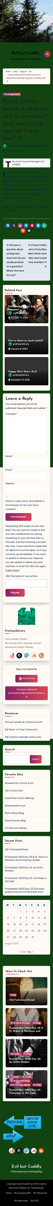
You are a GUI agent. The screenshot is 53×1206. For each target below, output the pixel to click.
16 (26, 924)
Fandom (14, 1077)
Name (9, 456)
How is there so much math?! (25, 341)
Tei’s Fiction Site (14, 790)
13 (8, 924)
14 (14, 924)
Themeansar (37, 1187)
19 (45, 924)
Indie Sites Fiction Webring (19, 798)
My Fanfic (15, 1054)
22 (20, 930)
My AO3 (35, 1200)
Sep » (30, 951)
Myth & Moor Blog (14, 813)
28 (14, 937)
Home (9, 1193)
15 (20, 924)
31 (33, 937)
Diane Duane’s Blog (15, 820)
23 (26, 930)
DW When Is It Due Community (21, 729)
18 (39, 924)
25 (38, 930)
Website (10, 483)
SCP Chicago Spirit (20, 1085)
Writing (36, 1023)
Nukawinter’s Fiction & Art (19, 783)
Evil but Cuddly (25, 53)
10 (33, 918)
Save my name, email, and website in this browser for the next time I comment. (25, 505)
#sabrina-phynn (14, 151)
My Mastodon (21, 1200)
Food (12, 995)
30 (26, 937)
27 (8, 937)
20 (8, 930)
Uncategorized (12, 94)
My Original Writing (19, 1023)
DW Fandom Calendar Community (23, 737)
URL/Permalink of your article (21, 576)
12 (45, 918)
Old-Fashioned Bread (16, 849)
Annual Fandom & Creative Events (23, 722)
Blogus (23, 1187)
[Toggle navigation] (5, 54)
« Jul (22, 951)
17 (33, 924)
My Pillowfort (40, 1193)
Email (9, 469)
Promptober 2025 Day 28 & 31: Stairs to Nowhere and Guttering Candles (26, 858)
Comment (12, 414)
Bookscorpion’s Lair (15, 805)
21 (14, 930)
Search (10, 749)
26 (45, 930)
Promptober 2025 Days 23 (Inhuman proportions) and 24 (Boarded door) (24, 890)
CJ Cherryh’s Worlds (16, 828)
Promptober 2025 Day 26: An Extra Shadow (24, 869)
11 (39, 918)
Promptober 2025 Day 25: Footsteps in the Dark (26, 880)
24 (32, 930)
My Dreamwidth (22, 1193)
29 (20, 937)
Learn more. (12, 570)
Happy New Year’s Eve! (22, 371)
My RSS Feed (29, 678)
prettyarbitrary (19, 146)
